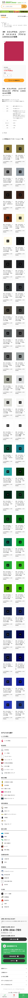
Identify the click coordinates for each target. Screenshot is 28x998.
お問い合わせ (13, 939)
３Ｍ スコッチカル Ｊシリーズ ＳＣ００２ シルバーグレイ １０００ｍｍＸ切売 (7, 387)
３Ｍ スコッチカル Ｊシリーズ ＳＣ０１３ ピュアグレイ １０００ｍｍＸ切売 (20, 341)
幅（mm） (7, 123)
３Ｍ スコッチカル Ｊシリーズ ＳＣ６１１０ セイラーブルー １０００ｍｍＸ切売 (8, 619)
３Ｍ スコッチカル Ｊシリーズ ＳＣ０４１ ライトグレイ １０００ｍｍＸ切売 (20, 387)
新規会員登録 (12, 956)
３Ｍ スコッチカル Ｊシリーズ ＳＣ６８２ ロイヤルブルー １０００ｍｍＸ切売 (20, 690)
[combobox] (11, 6)
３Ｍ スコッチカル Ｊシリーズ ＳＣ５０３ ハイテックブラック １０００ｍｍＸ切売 (20, 272)
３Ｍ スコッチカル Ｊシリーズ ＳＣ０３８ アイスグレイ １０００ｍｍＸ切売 (7, 410)
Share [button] (5, 133)
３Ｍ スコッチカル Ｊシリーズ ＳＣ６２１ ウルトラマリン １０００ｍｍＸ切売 (20, 713)
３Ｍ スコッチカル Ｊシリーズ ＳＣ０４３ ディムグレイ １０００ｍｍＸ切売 (7, 364)
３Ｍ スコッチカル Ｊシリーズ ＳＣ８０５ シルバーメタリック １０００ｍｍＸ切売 (20, 180)
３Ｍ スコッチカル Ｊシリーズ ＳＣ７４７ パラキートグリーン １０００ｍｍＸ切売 (8, 596)
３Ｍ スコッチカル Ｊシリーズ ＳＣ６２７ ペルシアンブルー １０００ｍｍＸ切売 (20, 619)
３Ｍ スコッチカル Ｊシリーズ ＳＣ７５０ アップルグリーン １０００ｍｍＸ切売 (20, 596)
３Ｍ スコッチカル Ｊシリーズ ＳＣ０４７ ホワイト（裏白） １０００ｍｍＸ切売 (20, 433)
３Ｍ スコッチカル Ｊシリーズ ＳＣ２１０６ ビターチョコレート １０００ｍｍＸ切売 (20, 203)
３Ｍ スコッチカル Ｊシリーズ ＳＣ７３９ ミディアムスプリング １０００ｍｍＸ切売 (7, 480)
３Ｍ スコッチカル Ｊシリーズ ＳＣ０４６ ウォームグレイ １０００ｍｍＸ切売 (20, 318)
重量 (7, 125)
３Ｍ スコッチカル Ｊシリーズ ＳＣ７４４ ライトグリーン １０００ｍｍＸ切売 (20, 550)
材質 (7, 108)
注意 (7, 111)
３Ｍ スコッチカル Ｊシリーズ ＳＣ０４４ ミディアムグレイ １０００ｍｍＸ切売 (7, 341)
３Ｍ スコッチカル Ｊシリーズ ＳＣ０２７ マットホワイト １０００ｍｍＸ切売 (7, 433)
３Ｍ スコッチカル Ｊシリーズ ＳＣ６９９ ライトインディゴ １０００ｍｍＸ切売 (7, 642)
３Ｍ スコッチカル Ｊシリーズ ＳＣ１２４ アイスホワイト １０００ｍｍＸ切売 (7, 249)
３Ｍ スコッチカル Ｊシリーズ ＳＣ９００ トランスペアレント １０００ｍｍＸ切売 (20, 410)
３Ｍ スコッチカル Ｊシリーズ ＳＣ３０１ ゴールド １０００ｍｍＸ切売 (20, 157)
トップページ (3, 22)
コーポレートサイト (13, 992)
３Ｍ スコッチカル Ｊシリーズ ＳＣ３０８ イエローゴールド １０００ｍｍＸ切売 (7, 157)
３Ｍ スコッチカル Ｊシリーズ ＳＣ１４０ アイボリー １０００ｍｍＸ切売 (20, 226)
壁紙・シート (6, 24)
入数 (7, 127)
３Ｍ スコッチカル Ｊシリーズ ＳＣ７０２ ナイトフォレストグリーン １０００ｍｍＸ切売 (20, 504)
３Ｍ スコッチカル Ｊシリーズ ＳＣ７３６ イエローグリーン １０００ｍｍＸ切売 (20, 573)
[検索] (24, 6)
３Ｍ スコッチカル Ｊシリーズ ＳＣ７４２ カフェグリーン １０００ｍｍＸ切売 (7, 550)
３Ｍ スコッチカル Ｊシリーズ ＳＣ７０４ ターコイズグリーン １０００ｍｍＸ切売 (20, 456)
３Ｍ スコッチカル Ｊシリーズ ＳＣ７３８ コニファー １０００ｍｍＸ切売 (7, 456)
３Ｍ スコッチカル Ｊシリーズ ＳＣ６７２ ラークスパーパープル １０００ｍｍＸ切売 (8, 690)
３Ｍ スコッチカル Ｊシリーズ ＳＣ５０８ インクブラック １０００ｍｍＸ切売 (7, 272)
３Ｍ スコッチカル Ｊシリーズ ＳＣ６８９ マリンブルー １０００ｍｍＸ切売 (7, 713)
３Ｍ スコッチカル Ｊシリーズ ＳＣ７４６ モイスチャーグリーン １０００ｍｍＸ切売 (8, 573)
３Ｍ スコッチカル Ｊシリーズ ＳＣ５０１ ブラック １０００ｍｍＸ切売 (20, 249)
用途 (7, 106)
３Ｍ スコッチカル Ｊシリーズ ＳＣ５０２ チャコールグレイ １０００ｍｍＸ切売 (20, 295)
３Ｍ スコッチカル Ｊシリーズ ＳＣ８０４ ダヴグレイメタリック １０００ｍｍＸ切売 (8, 180)
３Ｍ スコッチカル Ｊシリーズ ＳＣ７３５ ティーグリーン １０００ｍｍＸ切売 (20, 480)
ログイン (13, 960)
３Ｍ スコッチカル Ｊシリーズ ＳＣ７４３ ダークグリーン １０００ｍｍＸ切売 (7, 503)
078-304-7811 (12, 930)
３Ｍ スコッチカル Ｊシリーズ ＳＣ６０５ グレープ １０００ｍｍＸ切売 (8, 665)
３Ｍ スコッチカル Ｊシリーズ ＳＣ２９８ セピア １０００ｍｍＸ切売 (8, 203)
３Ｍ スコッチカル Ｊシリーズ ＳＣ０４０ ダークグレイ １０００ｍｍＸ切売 (7, 295)
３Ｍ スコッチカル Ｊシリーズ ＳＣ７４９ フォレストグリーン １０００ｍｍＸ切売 (7, 527)
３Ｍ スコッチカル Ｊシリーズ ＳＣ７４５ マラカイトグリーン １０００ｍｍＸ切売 (20, 527)
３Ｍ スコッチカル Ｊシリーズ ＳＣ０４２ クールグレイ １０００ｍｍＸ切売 (20, 364)
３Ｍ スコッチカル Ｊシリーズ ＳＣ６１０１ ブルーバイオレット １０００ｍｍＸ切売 (20, 642)
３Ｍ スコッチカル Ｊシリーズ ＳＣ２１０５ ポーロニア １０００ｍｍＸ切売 (8, 318)
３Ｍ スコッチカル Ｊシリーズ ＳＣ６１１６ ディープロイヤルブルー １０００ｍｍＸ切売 (20, 666)
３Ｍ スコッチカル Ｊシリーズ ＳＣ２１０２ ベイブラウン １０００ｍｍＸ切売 (8, 226)
